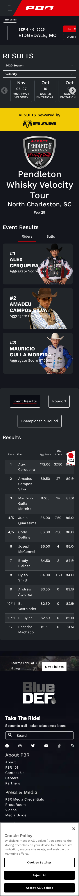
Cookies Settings (39, 862)
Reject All (39, 875)
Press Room (15, 805)
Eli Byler (25, 618)
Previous (4, 91)
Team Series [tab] (10, 19)
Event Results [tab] (25, 401)
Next (72, 91)
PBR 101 (11, 767)
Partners (12, 783)
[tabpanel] (39, 310)
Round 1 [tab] (59, 401)
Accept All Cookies (39, 887)
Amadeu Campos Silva (25, 483)
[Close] (74, 829)
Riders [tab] (27, 236)
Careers (11, 778)
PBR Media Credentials (24, 799)
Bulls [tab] (51, 236)
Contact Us (14, 773)
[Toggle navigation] (11, 8)
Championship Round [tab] (39, 421)
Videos (10, 810)
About (10, 762)
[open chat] (72, 458)
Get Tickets (54, 667)
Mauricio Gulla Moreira (25, 503)
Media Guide (15, 815)
